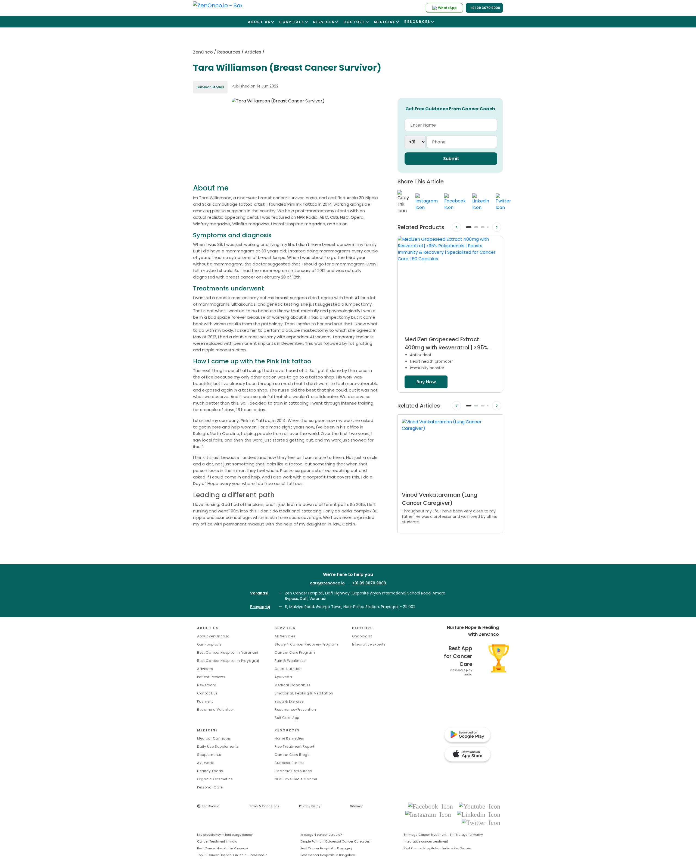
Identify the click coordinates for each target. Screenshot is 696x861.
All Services (285, 636)
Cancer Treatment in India (217, 841)
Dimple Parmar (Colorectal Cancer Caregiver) (335, 841)
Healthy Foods (210, 771)
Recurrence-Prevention (295, 709)
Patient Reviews (211, 677)
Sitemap (356, 806)
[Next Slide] (496, 227)
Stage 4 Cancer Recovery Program (306, 644)
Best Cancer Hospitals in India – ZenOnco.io (437, 848)
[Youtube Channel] (479, 806)
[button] (469, 227)
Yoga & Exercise (289, 701)
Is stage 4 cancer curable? (321, 834)
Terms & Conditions (263, 806)
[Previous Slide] (456, 227)
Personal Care (210, 787)
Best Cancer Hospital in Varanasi (227, 652)
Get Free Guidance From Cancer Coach (450, 109)
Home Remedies (289, 738)
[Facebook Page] (432, 806)
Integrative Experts (369, 644)
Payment (205, 701)
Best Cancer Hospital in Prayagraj (228, 660)
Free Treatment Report (295, 746)
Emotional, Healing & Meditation (304, 693)
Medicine (207, 730)
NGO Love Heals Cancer (296, 779)
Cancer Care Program (295, 652)
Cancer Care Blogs (292, 754)
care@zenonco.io (327, 583)
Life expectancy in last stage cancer (225, 834)
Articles (253, 52)
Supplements (209, 754)
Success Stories (289, 762)
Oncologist (362, 636)
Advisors (205, 668)
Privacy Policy (309, 806)
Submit (451, 158)
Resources (228, 52)
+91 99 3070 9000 (369, 583)
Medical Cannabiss (293, 685)
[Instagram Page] (429, 814)
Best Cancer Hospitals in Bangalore (327, 855)
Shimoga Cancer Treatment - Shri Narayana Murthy (443, 834)
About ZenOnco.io (213, 636)
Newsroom (206, 685)
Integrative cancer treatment (426, 841)
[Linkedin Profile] (478, 814)
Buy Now (426, 382)
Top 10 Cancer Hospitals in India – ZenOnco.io (232, 855)
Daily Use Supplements (218, 746)
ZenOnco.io (208, 806)
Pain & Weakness (290, 660)
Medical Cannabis (214, 738)
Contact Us (207, 693)
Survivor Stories (210, 87)
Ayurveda (283, 677)
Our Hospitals (209, 644)
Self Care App (287, 717)
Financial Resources (293, 771)
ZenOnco (203, 52)
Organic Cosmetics (215, 779)
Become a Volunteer (215, 709)
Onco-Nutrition (288, 668)
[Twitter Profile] (481, 822)
